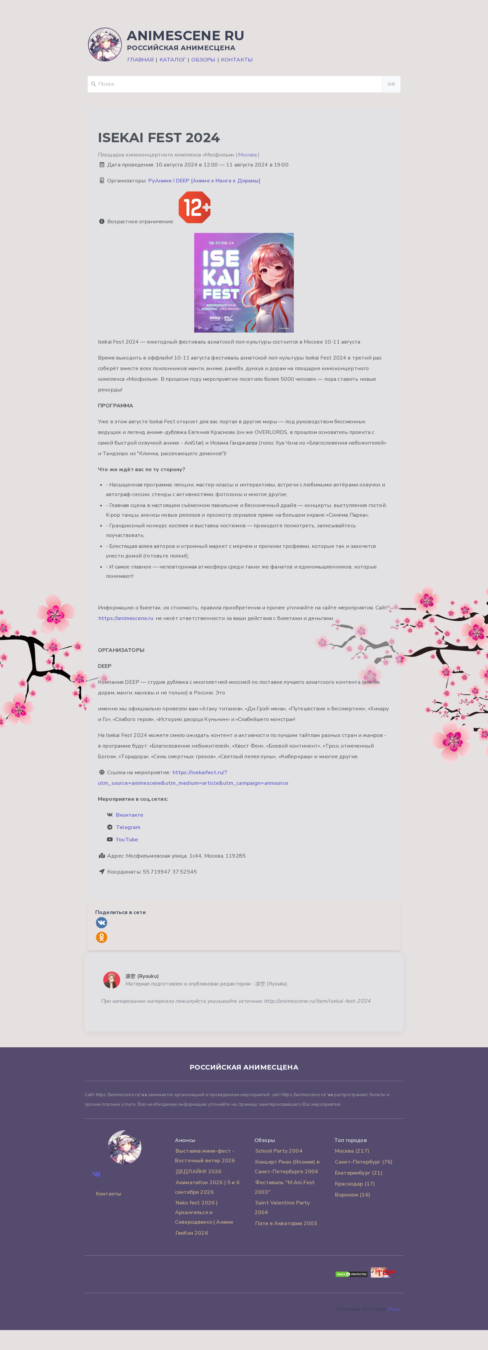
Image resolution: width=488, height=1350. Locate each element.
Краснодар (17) (355, 1184)
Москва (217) (352, 1151)
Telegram (128, 827)
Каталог (173, 59)
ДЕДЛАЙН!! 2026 (198, 1171)
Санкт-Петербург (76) (363, 1162)
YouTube (127, 839)
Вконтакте (129, 815)
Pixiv (394, 1309)
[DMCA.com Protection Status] (351, 1276)
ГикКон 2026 (192, 1233)
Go (391, 83)
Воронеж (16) (352, 1194)
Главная (140, 59)
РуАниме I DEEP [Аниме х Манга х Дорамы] (204, 180)
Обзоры (203, 59)
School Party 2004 (278, 1151)
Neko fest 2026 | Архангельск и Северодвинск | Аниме (204, 1212)
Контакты (237, 59)
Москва (247, 154)
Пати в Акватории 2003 (286, 1223)
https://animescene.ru (126, 618)
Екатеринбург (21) (358, 1173)
